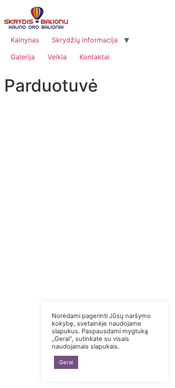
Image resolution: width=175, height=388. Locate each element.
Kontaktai (94, 57)
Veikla (57, 57)
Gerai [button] (66, 362)
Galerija (23, 57)
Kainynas (25, 40)
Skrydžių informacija (85, 40)
